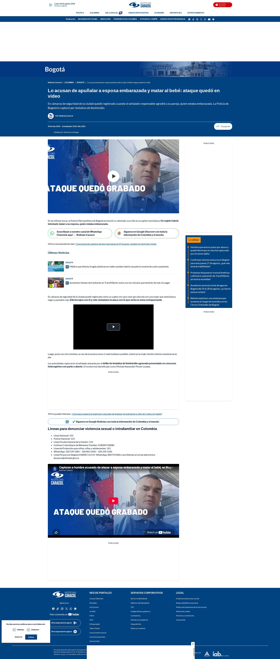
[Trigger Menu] (50, 4)
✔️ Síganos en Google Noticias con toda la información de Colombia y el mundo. (116, 421)
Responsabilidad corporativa (187, 603)
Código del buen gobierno (140, 611)
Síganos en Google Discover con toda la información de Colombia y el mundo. (145, 233)
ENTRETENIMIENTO (196, 13)
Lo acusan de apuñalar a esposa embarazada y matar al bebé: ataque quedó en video (118, 82)
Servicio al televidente (139, 598)
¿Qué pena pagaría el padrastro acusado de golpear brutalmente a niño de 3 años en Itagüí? (117, 413)
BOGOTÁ (80, 82)
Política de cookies (183, 611)
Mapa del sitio (136, 624)
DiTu (91, 620)
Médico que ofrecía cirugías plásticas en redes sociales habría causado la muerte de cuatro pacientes (119, 266)
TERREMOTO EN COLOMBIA (125, 19)
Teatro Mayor (95, 628)
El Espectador (95, 624)
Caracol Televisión (96, 598)
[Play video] (113, 176)
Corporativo (181, 620)
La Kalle (92, 611)
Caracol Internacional (98, 632)
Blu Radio (93, 603)
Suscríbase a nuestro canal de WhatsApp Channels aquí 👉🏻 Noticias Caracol (79, 233)
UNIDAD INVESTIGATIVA (138, 13)
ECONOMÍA (159, 13)
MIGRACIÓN (105, 19)
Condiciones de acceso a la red (187, 598)
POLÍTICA (80, 13)
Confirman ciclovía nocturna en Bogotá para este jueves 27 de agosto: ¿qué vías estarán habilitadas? (210, 263)
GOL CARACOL (111, 13)
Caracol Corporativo (97, 637)
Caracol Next (94, 641)
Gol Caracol (94, 607)
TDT (132, 607)
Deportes (35, 630)
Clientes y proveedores (139, 620)
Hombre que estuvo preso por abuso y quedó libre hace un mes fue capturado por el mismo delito (209, 250)
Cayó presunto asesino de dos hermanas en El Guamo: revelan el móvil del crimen (116, 243)
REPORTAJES (176, 13)
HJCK (92, 616)
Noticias (20, 630)
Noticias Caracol (55, 82)
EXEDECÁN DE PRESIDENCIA (172, 19)
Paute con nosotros (138, 628)
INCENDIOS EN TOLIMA (87, 19)
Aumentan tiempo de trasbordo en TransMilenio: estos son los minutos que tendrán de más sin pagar (120, 282)
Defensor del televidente (140, 603)
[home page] (140, 5)
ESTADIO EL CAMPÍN (148, 19)
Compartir (223, 126)
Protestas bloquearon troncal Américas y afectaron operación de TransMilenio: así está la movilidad (210, 276)
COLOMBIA (94, 13)
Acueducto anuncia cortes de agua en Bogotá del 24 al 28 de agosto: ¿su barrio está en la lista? (210, 288)
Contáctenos (135, 616)
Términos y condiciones (185, 616)
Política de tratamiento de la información (191, 607)
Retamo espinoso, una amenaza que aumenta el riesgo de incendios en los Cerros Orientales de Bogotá (208, 301)
